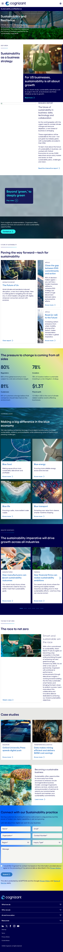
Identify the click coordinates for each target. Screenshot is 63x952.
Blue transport (41, 506)
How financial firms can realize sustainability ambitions (45, 577)
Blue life (6, 506)
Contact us (7, 231)
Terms (3, 933)
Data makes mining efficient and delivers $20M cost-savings (44, 750)
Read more (29, 98)
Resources (5, 921)
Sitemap (4, 929)
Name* (5, 829)
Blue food (7, 464)
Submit (5, 874)
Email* (36, 829)
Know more (49, 305)
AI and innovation (8, 915)
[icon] (3, 3)
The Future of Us (11, 285)
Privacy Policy (45, 881)
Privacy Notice (55, 868)
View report (7, 340)
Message (5, 849)
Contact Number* (40, 835)
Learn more (39, 799)
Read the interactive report (48, 168)
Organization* (7, 835)
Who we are (6, 910)
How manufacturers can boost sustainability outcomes (14, 577)
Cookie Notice (5, 940)
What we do (6, 904)
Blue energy (40, 464)
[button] (60, 578)
